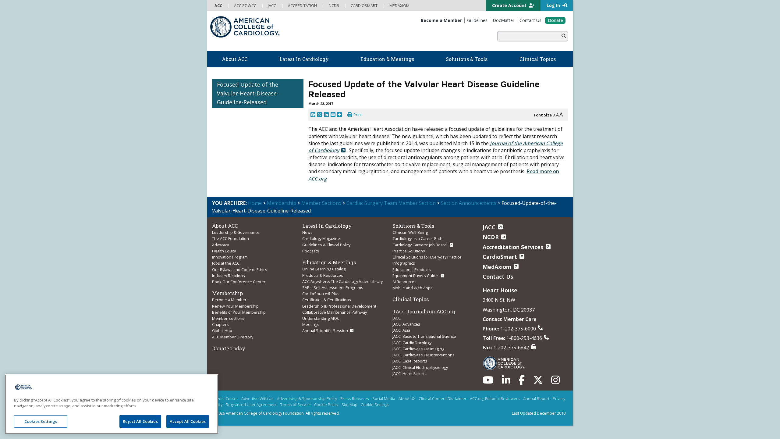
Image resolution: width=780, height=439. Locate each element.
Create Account (510, 5)
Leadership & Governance (236, 232)
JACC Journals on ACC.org (423, 311)
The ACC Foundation (230, 238)
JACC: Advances (406, 324)
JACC (396, 318)
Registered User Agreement (251, 404)
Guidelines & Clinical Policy (326, 245)
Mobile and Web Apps (412, 288)
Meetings (310, 324)
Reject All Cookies (140, 421)
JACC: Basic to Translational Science (424, 336)
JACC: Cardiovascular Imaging (418, 349)
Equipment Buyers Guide (415, 275)
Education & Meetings (329, 262)
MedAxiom (497, 266)
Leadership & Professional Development (339, 306)
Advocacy (220, 245)
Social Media (383, 398)
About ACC (225, 226)
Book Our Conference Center (238, 281)
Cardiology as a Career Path (417, 238)
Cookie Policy (326, 404)
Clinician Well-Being (410, 232)
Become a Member (229, 299)
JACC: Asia (401, 330)
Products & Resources (322, 275)
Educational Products (411, 269)
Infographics (403, 263)
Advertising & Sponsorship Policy (307, 398)
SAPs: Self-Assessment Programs (332, 287)
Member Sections (321, 203)
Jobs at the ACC (225, 263)
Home (255, 203)
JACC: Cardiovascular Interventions (423, 355)
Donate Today (228, 348)
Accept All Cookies (188, 421)
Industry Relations (228, 275)
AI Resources (404, 281)
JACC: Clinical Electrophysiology (420, 367)
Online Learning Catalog (324, 269)
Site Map (349, 404)
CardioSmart (500, 256)
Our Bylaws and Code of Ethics (239, 269)
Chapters (220, 324)
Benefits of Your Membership (239, 312)
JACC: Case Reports (409, 361)
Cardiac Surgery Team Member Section (391, 203)
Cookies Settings (40, 421)
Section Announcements (468, 203)
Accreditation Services (513, 247)
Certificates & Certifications (326, 299)
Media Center (225, 398)
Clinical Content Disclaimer (442, 398)
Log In (554, 5)
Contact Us (498, 276)
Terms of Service (295, 404)
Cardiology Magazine (321, 238)
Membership (281, 203)
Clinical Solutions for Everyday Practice (427, 257)
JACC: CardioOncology (411, 342)
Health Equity (224, 251)
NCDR (491, 237)
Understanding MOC (320, 318)
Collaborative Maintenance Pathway (334, 312)
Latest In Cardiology (327, 226)
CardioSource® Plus (320, 293)
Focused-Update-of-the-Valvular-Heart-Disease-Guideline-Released (248, 93)
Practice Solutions (408, 251)
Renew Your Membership (235, 306)
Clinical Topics (410, 299)
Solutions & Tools (413, 226)
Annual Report (536, 398)
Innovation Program (230, 257)
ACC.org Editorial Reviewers (495, 398)
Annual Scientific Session (325, 330)
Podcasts (310, 251)
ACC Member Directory (232, 337)
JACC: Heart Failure (409, 373)
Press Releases (354, 398)
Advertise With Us (257, 398)
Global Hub (222, 330)
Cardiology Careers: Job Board (420, 245)
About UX (407, 398)
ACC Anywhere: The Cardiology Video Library (342, 281)
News (307, 232)
